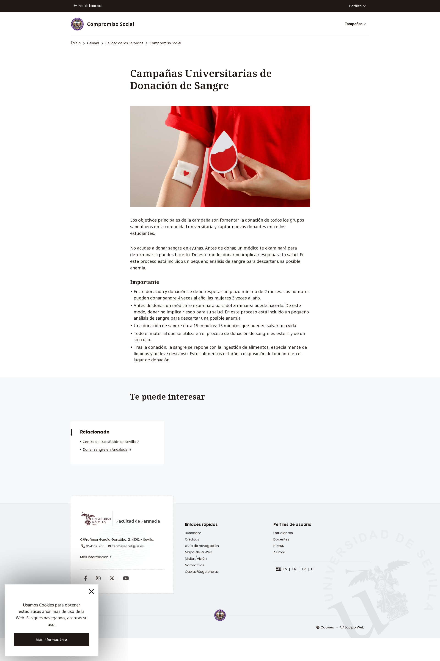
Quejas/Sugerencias (202, 571)
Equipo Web (354, 627)
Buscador (193, 533)
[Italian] (312, 569)
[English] (294, 569)
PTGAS (278, 545)
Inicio (76, 43)
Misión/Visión (196, 558)
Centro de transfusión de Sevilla (109, 441)
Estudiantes (283, 533)
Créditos (192, 539)
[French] (304, 569)
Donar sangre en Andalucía (105, 449)
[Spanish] (285, 569)
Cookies (327, 627)
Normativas (194, 565)
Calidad (93, 43)
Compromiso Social (110, 24)
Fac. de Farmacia (90, 5)
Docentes (281, 539)
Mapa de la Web (198, 552)
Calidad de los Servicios (124, 43)
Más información (94, 557)
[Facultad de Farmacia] (220, 615)
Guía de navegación (202, 545)
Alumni (279, 552)
